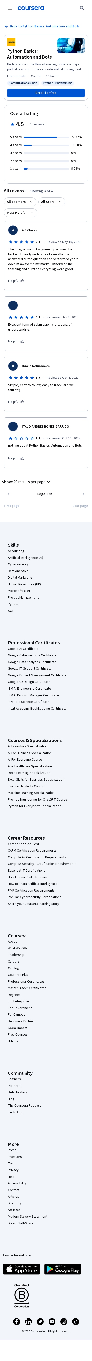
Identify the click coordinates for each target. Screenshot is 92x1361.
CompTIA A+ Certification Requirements (37, 857)
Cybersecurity (18, 564)
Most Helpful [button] (16, 212)
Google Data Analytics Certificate (32, 662)
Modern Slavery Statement (27, 1216)
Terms (12, 1163)
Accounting (16, 551)
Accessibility (17, 1183)
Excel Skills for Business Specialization (36, 779)
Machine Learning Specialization (31, 792)
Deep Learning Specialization (29, 773)
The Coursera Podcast (24, 1105)
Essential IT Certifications (26, 870)
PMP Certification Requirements (31, 890)
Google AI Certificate (23, 648)
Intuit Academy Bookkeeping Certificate (37, 708)
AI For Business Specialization (30, 753)
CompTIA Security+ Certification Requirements (42, 864)
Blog (11, 1099)
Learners (14, 1079)
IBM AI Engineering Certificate (29, 688)
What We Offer (18, 948)
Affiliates (14, 1210)
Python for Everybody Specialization (34, 806)
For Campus (16, 1014)
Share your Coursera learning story (33, 903)
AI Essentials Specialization (28, 746)
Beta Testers (17, 1092)
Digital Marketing (20, 577)
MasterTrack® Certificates (27, 988)
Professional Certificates (26, 981)
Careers (14, 961)
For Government (20, 1008)
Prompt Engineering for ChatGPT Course (37, 799)
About (12, 941)
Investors (15, 1156)
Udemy (13, 1041)
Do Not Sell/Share (21, 1223)
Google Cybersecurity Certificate (32, 655)
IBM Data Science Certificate (28, 701)
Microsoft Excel (19, 591)
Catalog (13, 968)
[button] (26, 482)
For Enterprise (18, 1001)
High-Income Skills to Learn (27, 877)
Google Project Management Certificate (37, 675)
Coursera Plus (18, 974)
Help (11, 1176)
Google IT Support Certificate (30, 668)
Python (13, 604)
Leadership (16, 955)
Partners (14, 1085)
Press (12, 1150)
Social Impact (17, 1028)
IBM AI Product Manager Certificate (33, 695)
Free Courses (18, 1034)
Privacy (13, 1170)
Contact (13, 1190)
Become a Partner (21, 1021)
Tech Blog (15, 1112)
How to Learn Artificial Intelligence (33, 883)
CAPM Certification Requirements (32, 850)
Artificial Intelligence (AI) (25, 557)
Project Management (23, 597)
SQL (11, 610)
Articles (13, 1196)
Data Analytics (18, 571)
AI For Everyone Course (25, 759)
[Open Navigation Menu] (10, 8)
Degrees (14, 994)
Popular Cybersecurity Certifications (34, 897)
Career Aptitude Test (23, 844)
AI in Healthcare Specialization (30, 766)
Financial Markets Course (26, 786)
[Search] (82, 8)
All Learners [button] (16, 201)
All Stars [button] (47, 201)
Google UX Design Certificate (29, 682)
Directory (15, 1203)
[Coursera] (31, 8)
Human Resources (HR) (24, 584)
